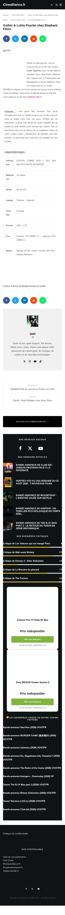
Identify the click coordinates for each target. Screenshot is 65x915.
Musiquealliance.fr (11, 864)
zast (5, 20)
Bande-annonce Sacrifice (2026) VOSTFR (24, 727)
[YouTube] (38, 889)
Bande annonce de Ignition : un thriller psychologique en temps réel (38, 511)
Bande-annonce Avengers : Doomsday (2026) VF (28, 776)
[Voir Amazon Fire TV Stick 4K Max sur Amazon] (32, 603)
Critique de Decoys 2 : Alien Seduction (23, 561)
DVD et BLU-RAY (17, 20)
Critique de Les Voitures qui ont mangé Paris (26, 543)
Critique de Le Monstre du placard (21, 569)
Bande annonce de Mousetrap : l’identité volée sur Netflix (36, 496)
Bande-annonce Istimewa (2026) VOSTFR (24, 747)
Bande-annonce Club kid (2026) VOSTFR (24, 809)
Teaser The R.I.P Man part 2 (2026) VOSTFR (26, 784)
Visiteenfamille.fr (11, 871)
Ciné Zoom (8, 860)
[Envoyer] (33, 38)
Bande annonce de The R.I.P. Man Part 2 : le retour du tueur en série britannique (36, 526)
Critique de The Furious (15, 578)
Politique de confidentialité (15, 833)
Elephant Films (34, 97)
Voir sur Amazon (32, 639)
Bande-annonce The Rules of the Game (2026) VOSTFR (32, 768)
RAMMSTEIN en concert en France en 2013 (32, 387)
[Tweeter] (15, 38)
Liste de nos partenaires (14, 857)
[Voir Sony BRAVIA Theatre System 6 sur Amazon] (32, 665)
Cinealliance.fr (14, 4)
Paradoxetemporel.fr (13, 867)
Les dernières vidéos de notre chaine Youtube (33, 719)
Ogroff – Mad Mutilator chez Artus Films (32, 399)
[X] (32, 889)
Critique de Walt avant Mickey (18, 552)
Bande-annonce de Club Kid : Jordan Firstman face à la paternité (34, 468)
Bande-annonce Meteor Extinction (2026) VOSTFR (29, 793)
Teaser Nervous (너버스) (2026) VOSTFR (24, 801)
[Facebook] (26, 889)
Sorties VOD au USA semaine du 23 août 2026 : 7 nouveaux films (37, 482)
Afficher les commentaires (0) (31, 422)
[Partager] (6, 38)
